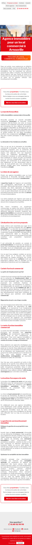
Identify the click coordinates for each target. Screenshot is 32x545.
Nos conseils (7, 8)
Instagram (17, 531)
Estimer (21, 3)
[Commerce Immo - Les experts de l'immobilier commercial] (16, 514)
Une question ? (17, 523)
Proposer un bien (12, 3)
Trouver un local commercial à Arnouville (16, 58)
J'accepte (20, 543)
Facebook (17, 529)
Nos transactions (21, 6)
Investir (28, 3)
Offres (4, 3)
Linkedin (26, 529)
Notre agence (10, 6)
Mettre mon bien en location (16, 103)
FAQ (14, 8)
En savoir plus (12, 543)
